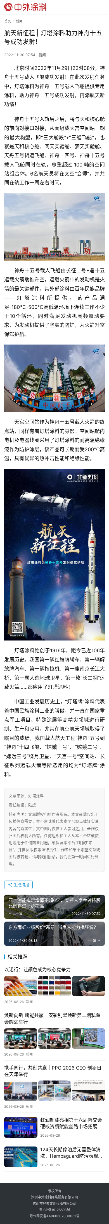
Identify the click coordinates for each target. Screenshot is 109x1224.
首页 (7, 21)
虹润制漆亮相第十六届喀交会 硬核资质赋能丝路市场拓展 (71, 1123)
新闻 (42, 55)
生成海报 (20, 884)
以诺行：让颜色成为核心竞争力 (37, 969)
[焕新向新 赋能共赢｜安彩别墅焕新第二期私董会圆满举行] (54, 1038)
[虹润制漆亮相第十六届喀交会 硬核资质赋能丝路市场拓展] (20, 1127)
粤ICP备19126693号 (54, 1210)
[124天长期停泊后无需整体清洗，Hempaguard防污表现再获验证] (20, 1156)
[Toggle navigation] (100, 7)
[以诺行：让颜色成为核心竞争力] (54, 986)
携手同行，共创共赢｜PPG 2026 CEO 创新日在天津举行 (52, 1071)
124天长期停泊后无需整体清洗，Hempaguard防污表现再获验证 (71, 1153)
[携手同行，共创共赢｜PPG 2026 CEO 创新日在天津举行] (54, 1091)
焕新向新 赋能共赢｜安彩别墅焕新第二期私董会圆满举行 (52, 1019)
